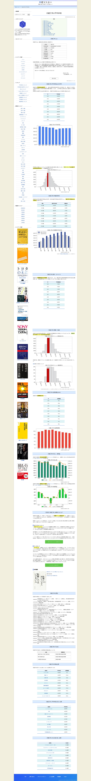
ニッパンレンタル (49, 708)
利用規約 (59, 776)
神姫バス (46, 675)
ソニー (23, 59)
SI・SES (23, 124)
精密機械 (23, 184)
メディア (23, 120)
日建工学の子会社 (46, 31)
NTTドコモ (22, 379)
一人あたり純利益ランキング (23, 95)
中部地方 (23, 218)
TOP (25, 776)
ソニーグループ (23, 340)
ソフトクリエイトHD (50, 752)
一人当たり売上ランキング (38, 458)
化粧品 (23, 143)
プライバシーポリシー (42, 776)
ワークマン (23, 61)
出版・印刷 (23, 129)
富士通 (22, 479)
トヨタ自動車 (22, 283)
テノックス (49, 729)
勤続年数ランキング (23, 101)
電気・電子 (23, 182)
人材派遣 (23, 149)
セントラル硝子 (46, 688)
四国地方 (23, 220)
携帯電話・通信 (23, 127)
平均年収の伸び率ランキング (23, 87)
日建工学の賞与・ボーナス (48, 24)
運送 (23, 186)
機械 (23, 133)
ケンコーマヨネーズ (46, 695)
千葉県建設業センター (49, 732)
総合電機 (23, 180)
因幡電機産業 (46, 685)
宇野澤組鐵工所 (50, 768)
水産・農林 (23, 166)
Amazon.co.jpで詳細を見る (52, 575)
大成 (49, 711)
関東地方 (73, 333)
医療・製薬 (23, 141)
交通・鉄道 (23, 188)
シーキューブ (48, 721)
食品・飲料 (23, 164)
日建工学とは (45, 21)
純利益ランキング (50, 483)
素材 (23, 178)
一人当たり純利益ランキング (39, 485)
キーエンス (23, 78)
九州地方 (23, 222)
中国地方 (23, 212)
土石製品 (23, 174)
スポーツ (23, 147)
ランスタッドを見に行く (54, 565)
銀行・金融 (23, 108)
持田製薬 (46, 693)
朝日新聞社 (22, 398)
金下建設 (49, 724)
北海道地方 (23, 208)
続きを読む (54, 78)
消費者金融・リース (23, 114)
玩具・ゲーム (23, 145)
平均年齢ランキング (23, 99)
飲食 (23, 153)
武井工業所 (50, 750)
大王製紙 (22, 460)
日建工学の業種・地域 (47, 25)
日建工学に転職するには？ (48, 29)
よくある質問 (51, 776)
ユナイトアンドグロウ (22, 263)
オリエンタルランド (23, 71)
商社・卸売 (23, 201)
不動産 (23, 195)
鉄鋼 (23, 172)
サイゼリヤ (23, 65)
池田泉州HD (50, 757)
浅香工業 (46, 677)
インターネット (23, 116)
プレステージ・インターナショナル (50, 747)
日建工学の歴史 (46, 30)
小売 (23, 199)
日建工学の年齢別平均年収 (48, 23)
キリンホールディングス (22, 244)
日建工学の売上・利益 (47, 27)
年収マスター (45, 2)
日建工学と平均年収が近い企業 (49, 33)
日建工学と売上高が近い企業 (48, 34)
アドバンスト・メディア (50, 763)
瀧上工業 (49, 726)
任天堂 (23, 69)
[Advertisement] (53, 157)
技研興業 (49, 716)
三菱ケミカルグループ (22, 440)
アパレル (23, 139)
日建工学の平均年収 (47, 22)
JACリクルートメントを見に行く (54, 541)
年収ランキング (67, 167)
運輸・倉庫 (23, 190)
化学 (23, 170)
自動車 (23, 131)
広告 (23, 122)
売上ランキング (50, 457)
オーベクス (50, 765)
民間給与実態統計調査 (64, 253)
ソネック (49, 719)
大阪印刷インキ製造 (50, 760)
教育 (23, 137)
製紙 (23, 176)
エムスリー (23, 73)
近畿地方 (23, 214)
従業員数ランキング (23, 97)
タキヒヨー (46, 690)
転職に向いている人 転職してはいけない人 (55, 571)
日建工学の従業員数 (47, 26)
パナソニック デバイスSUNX (22, 360)
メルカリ (23, 63)
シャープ (23, 75)
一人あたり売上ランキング (23, 91)
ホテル (23, 157)
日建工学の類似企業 (47, 32)
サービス (23, 159)
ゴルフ (23, 162)
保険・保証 (23, 112)
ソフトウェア (23, 118)
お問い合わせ (31, 776)
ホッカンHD (46, 672)
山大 (50, 755)
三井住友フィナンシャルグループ (22, 302)
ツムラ (22, 321)
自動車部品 (23, 135)
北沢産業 (46, 680)
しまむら (23, 67)
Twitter (65, 776)
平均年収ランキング (23, 85)
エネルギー (23, 168)
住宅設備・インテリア (23, 197)
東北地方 (23, 210)
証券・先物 (23, 110)
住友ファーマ (22, 418)
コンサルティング (23, 151)
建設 (34, 363)
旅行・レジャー (23, 155)
